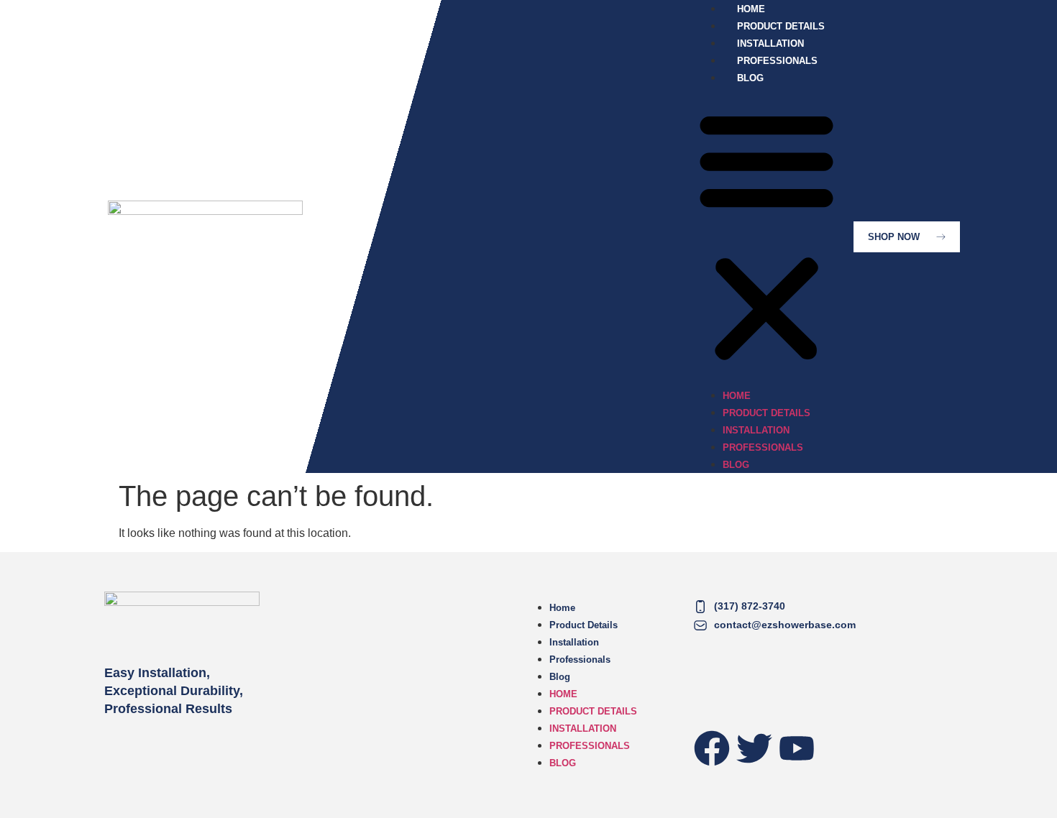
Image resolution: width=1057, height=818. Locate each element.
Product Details (766, 413)
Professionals (763, 447)
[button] (766, 236)
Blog (750, 78)
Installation (756, 430)
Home (737, 395)
